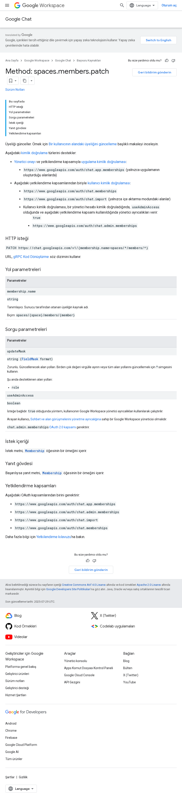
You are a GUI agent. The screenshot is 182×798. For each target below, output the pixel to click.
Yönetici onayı (25, 162)
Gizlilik (23, 777)
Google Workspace (36, 60)
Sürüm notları (14, 681)
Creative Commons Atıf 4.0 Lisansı (84, 584)
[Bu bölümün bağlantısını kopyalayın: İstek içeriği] (33, 441)
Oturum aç (169, 5)
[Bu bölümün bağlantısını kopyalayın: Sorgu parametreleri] (51, 329)
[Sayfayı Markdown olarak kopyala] (25, 81)
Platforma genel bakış (20, 666)
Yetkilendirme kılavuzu (53, 537)
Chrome (11, 730)
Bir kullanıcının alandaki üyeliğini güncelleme (83, 144)
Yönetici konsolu (75, 661)
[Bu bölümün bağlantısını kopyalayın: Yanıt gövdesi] (36, 464)
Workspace (52, 5)
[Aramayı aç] (122, 5)
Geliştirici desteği (17, 688)
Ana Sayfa (11, 60)
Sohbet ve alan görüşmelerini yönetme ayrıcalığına (65, 419)
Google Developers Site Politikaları (68, 589)
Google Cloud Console (79, 675)
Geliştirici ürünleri (17, 674)
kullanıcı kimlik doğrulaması (109, 183)
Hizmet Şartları (15, 695)
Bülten (127, 668)
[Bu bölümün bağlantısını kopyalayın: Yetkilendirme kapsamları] (60, 486)
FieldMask (30, 359)
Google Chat (18, 19)
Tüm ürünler (13, 759)
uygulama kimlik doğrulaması (103, 162)
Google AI (12, 752)
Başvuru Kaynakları (89, 60)
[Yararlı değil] (173, 60)
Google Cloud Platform (21, 745)
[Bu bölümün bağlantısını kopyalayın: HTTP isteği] (32, 239)
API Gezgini (72, 682)
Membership (34, 451)
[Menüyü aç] (7, 5)
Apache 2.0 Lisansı (149, 584)
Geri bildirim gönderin (154, 72)
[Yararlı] (166, 60)
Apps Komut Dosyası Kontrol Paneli (88, 668)
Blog (126, 661)
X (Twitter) (130, 675)
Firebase (11, 737)
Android (10, 723)
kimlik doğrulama (34, 153)
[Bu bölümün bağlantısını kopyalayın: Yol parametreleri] (45, 270)
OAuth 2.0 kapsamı (62, 427)
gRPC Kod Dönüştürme (31, 257)
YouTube (129, 682)
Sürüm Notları (15, 89)
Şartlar (10, 777)
